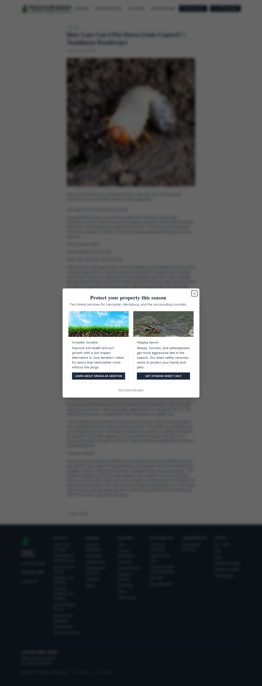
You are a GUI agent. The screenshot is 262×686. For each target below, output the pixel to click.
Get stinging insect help (163, 375)
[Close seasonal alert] (194, 293)
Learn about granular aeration (98, 375)
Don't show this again (131, 389)
